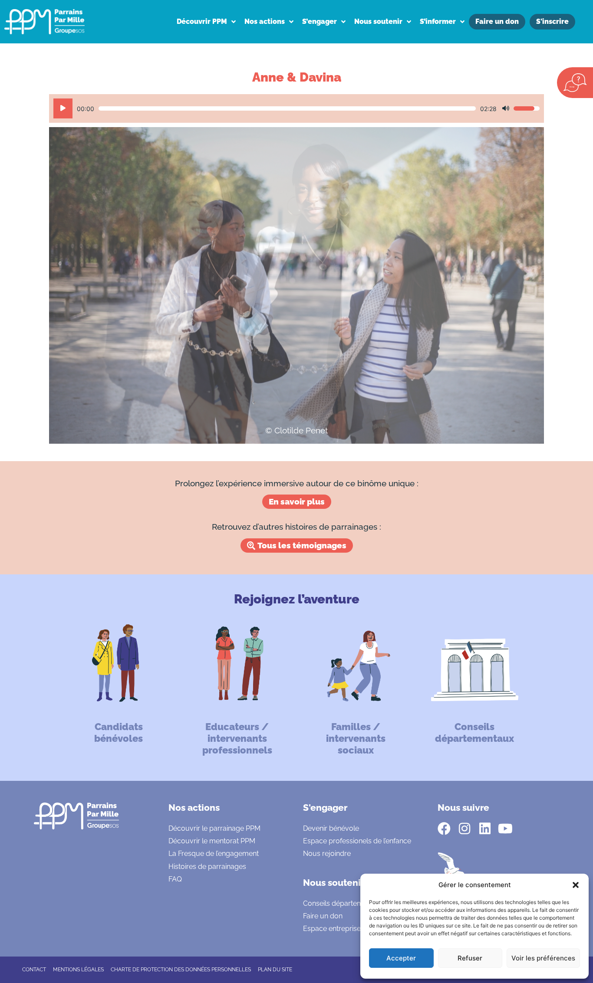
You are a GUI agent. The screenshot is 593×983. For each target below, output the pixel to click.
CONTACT (34, 970)
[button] (575, 885)
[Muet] (506, 108)
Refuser (470, 958)
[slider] (287, 108)
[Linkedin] (484, 828)
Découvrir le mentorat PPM (211, 841)
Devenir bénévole (331, 828)
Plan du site (275, 970)
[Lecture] (62, 108)
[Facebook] (444, 828)
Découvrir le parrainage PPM (214, 828)
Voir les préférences (543, 958)
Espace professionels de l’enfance (357, 841)
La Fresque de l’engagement (213, 853)
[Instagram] (464, 828)
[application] (296, 108)
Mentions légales (78, 970)
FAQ (175, 879)
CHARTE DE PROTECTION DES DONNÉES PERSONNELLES (181, 970)
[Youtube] (505, 828)
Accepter (401, 958)
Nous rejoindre (327, 853)
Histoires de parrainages (207, 866)
